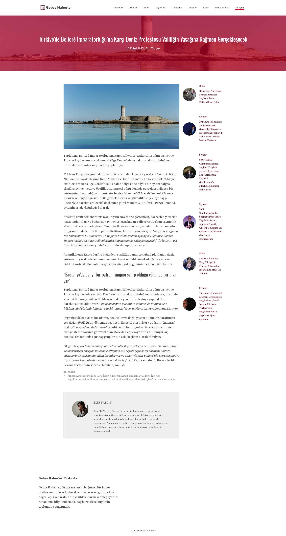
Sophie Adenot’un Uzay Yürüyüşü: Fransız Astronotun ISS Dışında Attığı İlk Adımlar (210, 266)
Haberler (118, 7)
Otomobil (177, 7)
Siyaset (193, 7)
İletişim (239, 7)
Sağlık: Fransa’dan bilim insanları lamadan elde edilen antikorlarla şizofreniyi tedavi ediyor (121, 379)
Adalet (133, 7)
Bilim (146, 7)
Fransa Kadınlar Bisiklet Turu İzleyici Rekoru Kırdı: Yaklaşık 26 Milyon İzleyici (114, 375)
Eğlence (160, 7)
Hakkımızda (222, 7)
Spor (205, 7)
